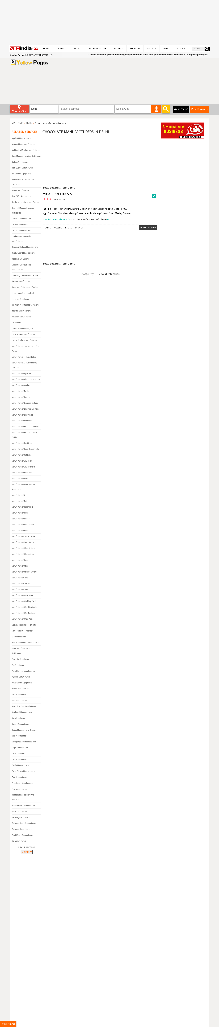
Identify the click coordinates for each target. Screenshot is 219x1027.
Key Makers (16, 323)
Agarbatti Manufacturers (21, 138)
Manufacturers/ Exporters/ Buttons (25, 426)
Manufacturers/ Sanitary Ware (23, 536)
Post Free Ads (199, 109)
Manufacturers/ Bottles (21, 385)
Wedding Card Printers (21, 817)
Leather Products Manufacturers (24, 340)
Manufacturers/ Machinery (22, 473)
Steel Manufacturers (19, 736)
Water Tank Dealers (19, 811)
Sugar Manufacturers (20, 748)
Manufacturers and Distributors (24, 357)
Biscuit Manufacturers (20, 190)
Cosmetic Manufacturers (21, 230)
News (61, 48)
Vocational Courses (57, 194)
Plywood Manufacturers (21, 677)
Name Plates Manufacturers (23, 631)
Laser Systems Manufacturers (23, 334)
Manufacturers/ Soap (20, 560)
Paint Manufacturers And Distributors (26, 643)
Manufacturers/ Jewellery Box (23, 467)
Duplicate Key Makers (20, 259)
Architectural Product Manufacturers (26, 150)
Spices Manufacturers (20, 724)
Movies (118, 48)
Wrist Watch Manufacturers (22, 835)
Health (135, 48)
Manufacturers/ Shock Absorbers (25, 554)
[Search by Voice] (156, 109)
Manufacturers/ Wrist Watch (23, 619)
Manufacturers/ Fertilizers (22, 443)
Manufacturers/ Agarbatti (21, 373)
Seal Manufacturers (19, 695)
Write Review (59, 199)
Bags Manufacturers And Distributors (26, 156)
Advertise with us (43, 55)
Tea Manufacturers (19, 754)
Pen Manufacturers (19, 665)
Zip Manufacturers (19, 841)
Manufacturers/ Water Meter (23, 595)
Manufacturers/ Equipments (23, 421)
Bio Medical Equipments (21, 174)
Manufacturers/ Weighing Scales (25, 607)
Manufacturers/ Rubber (21, 531)
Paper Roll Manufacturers (21, 659)
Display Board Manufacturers (23, 253)
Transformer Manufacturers (22, 783)
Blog (166, 48)
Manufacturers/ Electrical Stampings (26, 409)
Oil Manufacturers (19, 637)
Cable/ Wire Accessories (21, 196)
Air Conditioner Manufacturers (23, 144)
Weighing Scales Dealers (22, 829)
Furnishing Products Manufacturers (26, 275)
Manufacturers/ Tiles (20, 589)
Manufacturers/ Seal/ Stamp (23, 542)
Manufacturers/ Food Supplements (25, 449)
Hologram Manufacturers (21, 299)
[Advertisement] (109, 22)
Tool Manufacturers (19, 777)
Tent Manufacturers (19, 759)
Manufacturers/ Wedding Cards (24, 601)
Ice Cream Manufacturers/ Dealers (25, 305)
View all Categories (109, 273)
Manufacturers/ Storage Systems (24, 572)
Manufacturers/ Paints (20, 501)
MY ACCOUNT (181, 109)
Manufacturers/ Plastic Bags (23, 525)
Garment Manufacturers (21, 281)
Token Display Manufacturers (23, 771)
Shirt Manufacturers (19, 700)
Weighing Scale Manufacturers (24, 823)
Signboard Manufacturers (22, 712)
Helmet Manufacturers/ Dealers (24, 293)
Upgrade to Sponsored (147, 228)
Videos (151, 48)
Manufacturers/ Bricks (20, 391)
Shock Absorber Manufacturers (24, 706)
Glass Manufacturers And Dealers (25, 287)
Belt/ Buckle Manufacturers (22, 168)
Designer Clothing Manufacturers (25, 247)
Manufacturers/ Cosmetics (22, 397)
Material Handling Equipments (24, 625)
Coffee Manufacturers (20, 224)
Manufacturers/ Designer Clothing (25, 403)
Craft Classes (101, 219)
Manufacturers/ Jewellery (22, 461)
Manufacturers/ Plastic (20, 519)
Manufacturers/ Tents (20, 578)
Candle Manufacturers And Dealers (25, 202)
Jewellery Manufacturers (21, 317)
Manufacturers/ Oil (19, 495)
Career (76, 48)
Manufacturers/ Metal (20, 478)
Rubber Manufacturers (20, 689)
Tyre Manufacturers (19, 789)
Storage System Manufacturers (24, 742)
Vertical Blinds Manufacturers (23, 805)
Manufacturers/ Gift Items (22, 455)
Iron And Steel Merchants (21, 311)
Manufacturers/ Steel (20, 566)
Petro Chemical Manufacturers (23, 671)
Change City (87, 273)
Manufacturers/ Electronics (22, 415)
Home (46, 48)
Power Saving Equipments (22, 683)
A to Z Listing (26, 847)
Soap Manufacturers (19, 718)
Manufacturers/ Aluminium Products (26, 379)
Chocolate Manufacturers (21, 219)
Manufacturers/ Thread (21, 584)
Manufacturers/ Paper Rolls (22, 507)
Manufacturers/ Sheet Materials (24, 548)
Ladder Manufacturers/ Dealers (24, 329)
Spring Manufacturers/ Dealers (24, 730)
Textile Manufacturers (20, 765)
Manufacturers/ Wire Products (23, 613)
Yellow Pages (97, 48)
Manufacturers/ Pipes (20, 513)
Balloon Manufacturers (20, 162)
